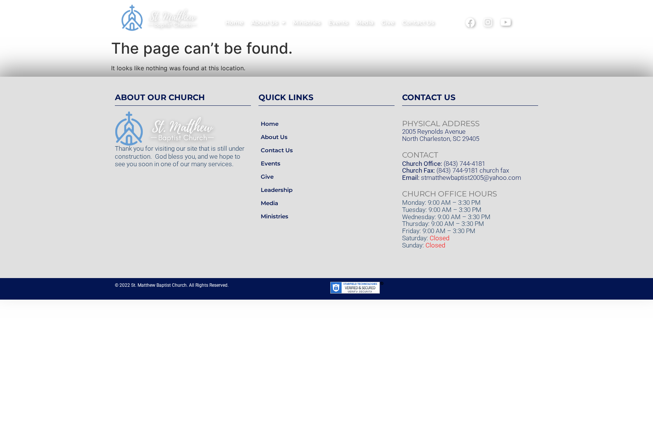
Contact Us (418, 22)
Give (387, 22)
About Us (264, 22)
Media (364, 22)
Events (338, 22)
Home (234, 22)
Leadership (276, 189)
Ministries (306, 22)
